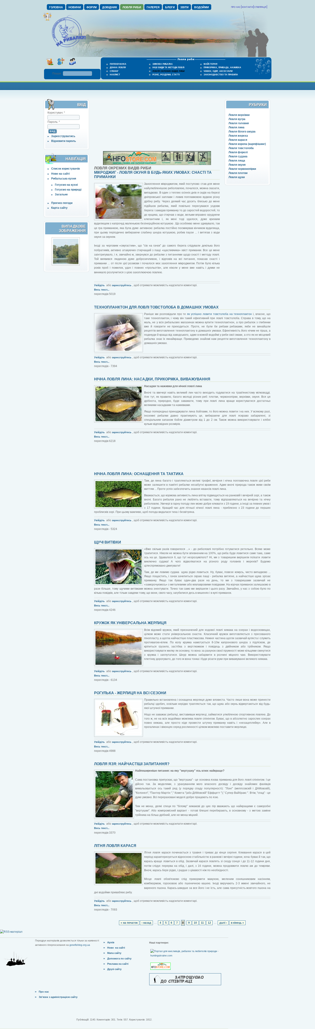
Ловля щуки (237, 177)
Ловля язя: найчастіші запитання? (131, 764)
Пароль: (54, 121)
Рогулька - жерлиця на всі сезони (130, 693)
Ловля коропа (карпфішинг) (247, 144)
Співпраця (260, 7)
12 (209, 922)
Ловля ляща (237, 160)
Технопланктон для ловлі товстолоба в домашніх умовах (156, 307)
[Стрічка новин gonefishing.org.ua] (50, 66)
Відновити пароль (63, 141)
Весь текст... (101, 289)
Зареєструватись (63, 136)
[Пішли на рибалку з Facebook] (72, 66)
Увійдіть (99, 285)
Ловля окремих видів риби (168, 71)
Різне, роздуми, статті (166, 75)
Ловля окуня (237, 164)
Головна (56, 7)
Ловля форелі (238, 152)
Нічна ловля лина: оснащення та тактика (139, 474)
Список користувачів (65, 168)
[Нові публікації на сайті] (47, 19)
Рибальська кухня (63, 178)
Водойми (201, 7)
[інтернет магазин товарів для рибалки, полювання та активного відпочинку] (157, 164)
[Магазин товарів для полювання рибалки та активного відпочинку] (161, 962)
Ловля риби (131, 7)
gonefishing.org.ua (79, 945)
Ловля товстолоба (241, 148)
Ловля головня (239, 123)
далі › (223, 922)
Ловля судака (238, 156)
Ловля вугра (237, 119)
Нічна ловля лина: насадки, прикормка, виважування (152, 379)
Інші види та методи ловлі (168, 67)
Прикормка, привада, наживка (222, 67)
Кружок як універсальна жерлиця (130, 623)
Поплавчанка (118, 64)
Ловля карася (238, 139)
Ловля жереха (238, 135)
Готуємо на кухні (66, 184)
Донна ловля (118, 67)
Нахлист (115, 75)
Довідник (109, 7)
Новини (74, 7)
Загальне (61, 194)
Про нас (236, 7)
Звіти (184, 7)
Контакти (247, 7)
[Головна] (68, 47)
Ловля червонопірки (242, 169)
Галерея (153, 7)
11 (202, 922)
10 (195, 922)
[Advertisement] (157, 85)
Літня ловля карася (115, 846)
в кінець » (237, 922)
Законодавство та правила (221, 75)
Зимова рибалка (162, 64)
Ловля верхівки (239, 115)
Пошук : (57, 73)
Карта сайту (59, 207)
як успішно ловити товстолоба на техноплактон (219, 314)
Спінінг (114, 71)
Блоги (170, 7)
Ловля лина (236, 127)
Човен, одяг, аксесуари (218, 71)
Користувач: (56, 112)
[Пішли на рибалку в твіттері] (61, 66)
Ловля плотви (238, 173)
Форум (91, 7)
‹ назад (146, 922)
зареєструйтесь (121, 285)
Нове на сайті (60, 173)
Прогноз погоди (61, 203)
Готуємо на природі (68, 189)
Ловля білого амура (242, 131)
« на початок (129, 922)
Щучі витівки (107, 542)
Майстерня (210, 64)
